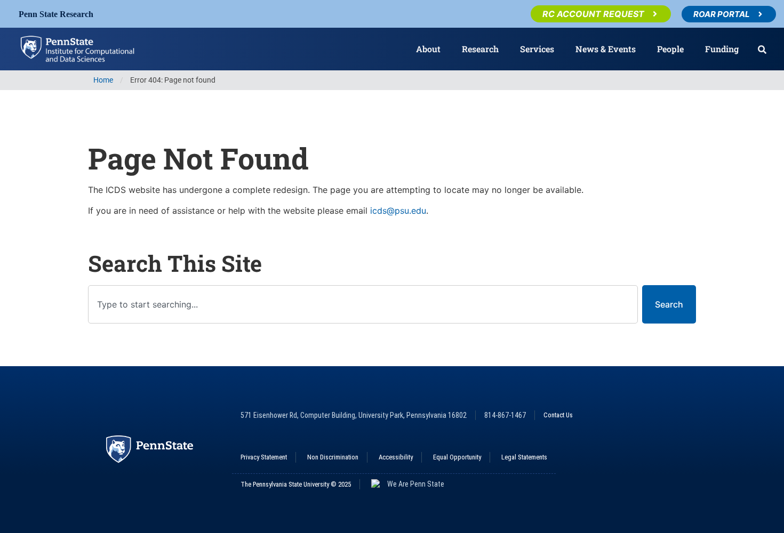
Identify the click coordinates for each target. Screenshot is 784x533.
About (428, 48)
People (670, 48)
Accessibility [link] (396, 457)
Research (480, 48)
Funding (722, 48)
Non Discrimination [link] (332, 457)
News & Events (605, 48)
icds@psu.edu (398, 210)
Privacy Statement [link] (264, 457)
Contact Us (558, 415)
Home (103, 80)
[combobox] (363, 304)
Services (537, 48)
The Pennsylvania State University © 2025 (296, 484)
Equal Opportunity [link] (457, 457)
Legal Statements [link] (524, 457)
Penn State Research (56, 14)
